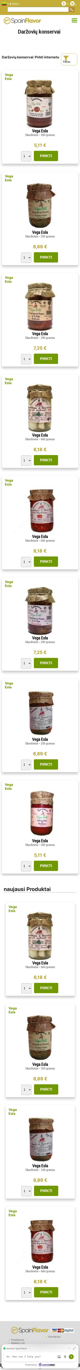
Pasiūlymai (17, 1339)
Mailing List (18, 1343)
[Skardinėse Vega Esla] (40, 127)
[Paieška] (72, 9)
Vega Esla (9, 77)
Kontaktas (54, 1336)
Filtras (67, 61)
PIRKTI (46, 156)
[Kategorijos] (74, 20)
